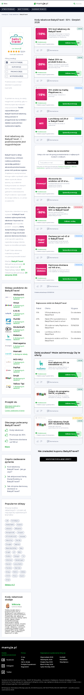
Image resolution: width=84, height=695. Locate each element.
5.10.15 (8, 576)
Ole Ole (18, 540)
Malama (50, 360)
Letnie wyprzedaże (8, 9)
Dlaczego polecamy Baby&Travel (12, 406)
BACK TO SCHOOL (23, 9)
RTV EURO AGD (11, 536)
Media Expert (19, 560)
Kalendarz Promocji (39, 9)
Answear (22, 536)
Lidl (7, 520)
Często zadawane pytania (14, 411)
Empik (8, 552)
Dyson (22, 576)
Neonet (8, 564)
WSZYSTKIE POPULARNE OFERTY (58, 459)
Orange (16, 556)
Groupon (20, 532)
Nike (21, 548)
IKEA (19, 552)
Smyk (8, 580)
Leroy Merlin (18, 564)
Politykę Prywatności (64, 166)
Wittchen (9, 560)
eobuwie (8, 528)
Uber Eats (17, 568)
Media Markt (10, 524)
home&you (14, 520)
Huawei (19, 524)
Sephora (17, 544)
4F (14, 552)
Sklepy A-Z (10, 585)
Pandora (8, 568)
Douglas (8, 544)
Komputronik (10, 532)
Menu (5, 3)
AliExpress (18, 528)
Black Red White (11, 548)
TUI (23, 556)
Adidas (23, 572)
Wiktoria (16, 604)
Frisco (15, 576)
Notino (15, 572)
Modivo (8, 556)
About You (9, 540)
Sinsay (8, 572)
